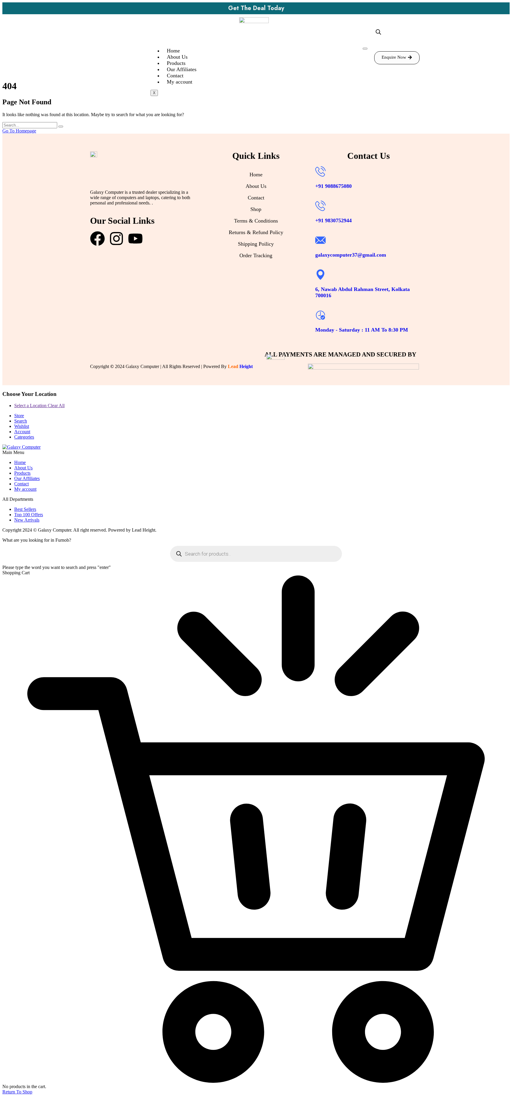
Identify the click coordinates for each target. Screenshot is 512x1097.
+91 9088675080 (333, 186)
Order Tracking (255, 255)
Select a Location (39, 405)
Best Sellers (25, 509)
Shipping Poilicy (256, 244)
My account (179, 82)
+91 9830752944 (333, 220)
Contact (175, 76)
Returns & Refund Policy (256, 232)
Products (176, 63)
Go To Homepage (19, 130)
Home (173, 51)
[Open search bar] (378, 32)
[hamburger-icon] (365, 48)
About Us (177, 57)
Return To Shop (17, 1091)
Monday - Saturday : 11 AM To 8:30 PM (361, 330)
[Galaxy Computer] (21, 447)
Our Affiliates (181, 69)
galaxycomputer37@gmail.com (350, 255)
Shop (255, 209)
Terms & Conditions (256, 221)
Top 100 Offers (28, 514)
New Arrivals (26, 519)
